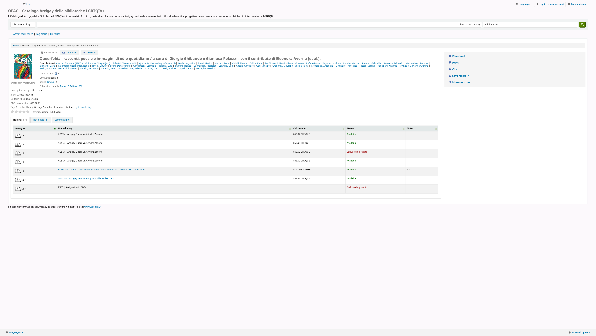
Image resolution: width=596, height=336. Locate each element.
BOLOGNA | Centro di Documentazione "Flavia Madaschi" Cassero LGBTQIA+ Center (101, 169)
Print (455, 63)
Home (16, 45)
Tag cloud (41, 34)
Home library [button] (65, 128)
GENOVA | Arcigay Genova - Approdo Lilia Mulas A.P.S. (86, 178)
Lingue (50, 82)
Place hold (458, 56)
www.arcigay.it (92, 207)
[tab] (40, 120)
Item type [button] (20, 128)
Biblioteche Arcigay (15, 4)
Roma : (63, 86)
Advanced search (23, 34)
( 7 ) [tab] (20, 119)
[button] (28, 4)
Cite (454, 69)
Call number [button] (299, 128)
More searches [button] (461, 82)
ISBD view (90, 52)
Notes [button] (410, 128)
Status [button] (350, 128)
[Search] (582, 25)
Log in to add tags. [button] (83, 107)
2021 (81, 86)
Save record (459, 76)
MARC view (71, 52)
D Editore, (73, 86)
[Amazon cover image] (23, 66)
